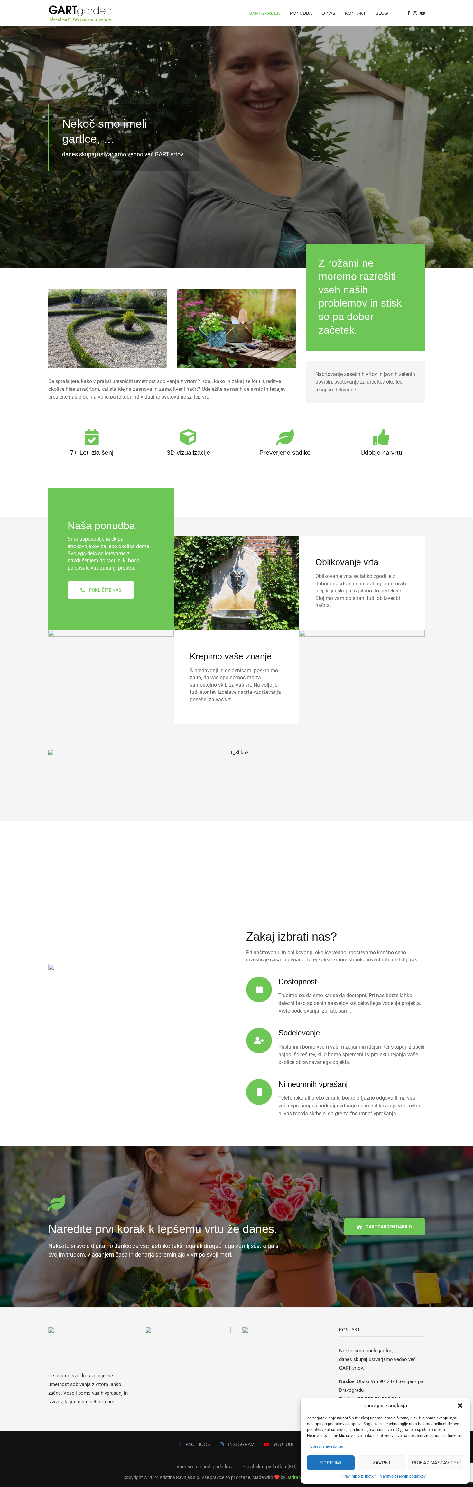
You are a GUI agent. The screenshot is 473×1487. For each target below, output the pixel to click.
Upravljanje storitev (327, 1446)
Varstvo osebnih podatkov (403, 1476)
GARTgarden (264, 13)
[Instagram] (415, 13)
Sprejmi (330, 1462)
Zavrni (381, 1462)
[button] (460, 1405)
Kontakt (355, 13)
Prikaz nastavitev (436, 1462)
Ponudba (301, 13)
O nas (328, 13)
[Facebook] (408, 13)
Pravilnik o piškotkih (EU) (269, 1467)
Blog (382, 13)
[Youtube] (422, 13)
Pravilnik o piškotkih (359, 1476)
